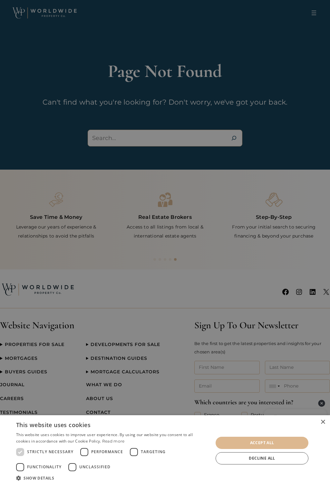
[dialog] (165, 450)
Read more (113, 441)
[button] (112, 478)
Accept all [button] (262, 442)
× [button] (322, 422)
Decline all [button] (262, 458)
